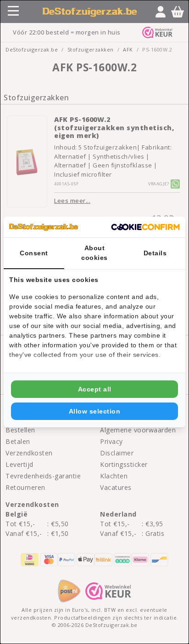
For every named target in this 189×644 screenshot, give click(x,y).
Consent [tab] (34, 253)
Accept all (94, 389)
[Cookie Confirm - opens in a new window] (145, 227)
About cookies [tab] (94, 252)
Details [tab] (155, 253)
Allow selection (95, 411)
